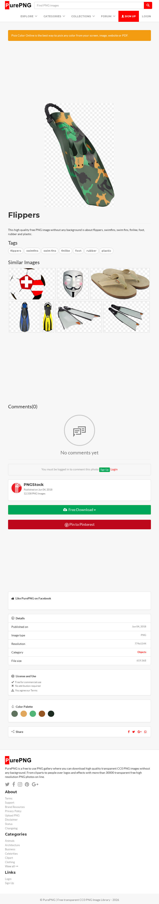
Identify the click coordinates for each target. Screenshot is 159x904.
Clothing (10, 862)
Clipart (9, 857)
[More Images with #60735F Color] (14, 714)
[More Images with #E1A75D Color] (23, 714)
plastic (106, 250)
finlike (65, 250)
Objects (141, 652)
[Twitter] (133, 731)
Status (9, 824)
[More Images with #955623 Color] (42, 714)
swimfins (32, 250)
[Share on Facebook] (13, 784)
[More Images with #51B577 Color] (33, 714)
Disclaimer (11, 819)
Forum (106, 16)
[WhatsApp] (145, 731)
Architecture (12, 845)
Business (10, 849)
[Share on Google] (35, 784)
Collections (81, 16)
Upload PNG (12, 815)
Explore (27, 16)
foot (78, 250)
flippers (15, 250)
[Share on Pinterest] (27, 784)
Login (146, 16)
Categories (52, 16)
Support (9, 802)
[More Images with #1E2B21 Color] (51, 714)
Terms (8, 798)
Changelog (11, 828)
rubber (91, 250)
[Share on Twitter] (7, 784)
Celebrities (11, 853)
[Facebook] (129, 731)
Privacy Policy (13, 811)
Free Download (81, 510)
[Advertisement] (79, 74)
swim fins (49, 250)
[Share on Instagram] (20, 784)
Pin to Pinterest (82, 524)
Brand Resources (15, 807)
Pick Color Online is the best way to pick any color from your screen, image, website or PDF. (69, 35)
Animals (9, 840)
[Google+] (139, 731)
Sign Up (130, 16)
